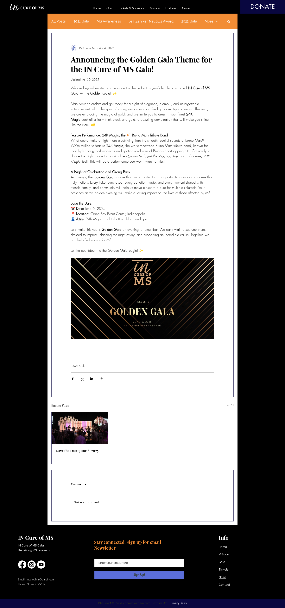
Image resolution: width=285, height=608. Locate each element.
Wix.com (145, 603)
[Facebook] (22, 564)
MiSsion (224, 554)
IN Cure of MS (98, 349)
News (222, 577)
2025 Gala (78, 366)
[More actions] (212, 48)
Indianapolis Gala (119, 349)
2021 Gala (81, 21)
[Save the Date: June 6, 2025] (80, 428)
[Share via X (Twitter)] (82, 379)
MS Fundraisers (79, 349)
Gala (222, 562)
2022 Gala (189, 21)
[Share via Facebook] (72, 379)
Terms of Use (159, 603)
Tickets (223, 569)
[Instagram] (32, 564)
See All (230, 405)
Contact (224, 584)
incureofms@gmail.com (40, 579)
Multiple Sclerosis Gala (84, 356)
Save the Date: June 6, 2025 (77, 450)
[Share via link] (101, 379)
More (209, 21)
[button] (229, 21)
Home (223, 547)
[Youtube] (41, 564)
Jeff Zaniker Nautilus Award (151, 21)
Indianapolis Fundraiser (145, 349)
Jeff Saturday (187, 349)
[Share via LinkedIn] (91, 379)
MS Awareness (109, 21)
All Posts (58, 21)
